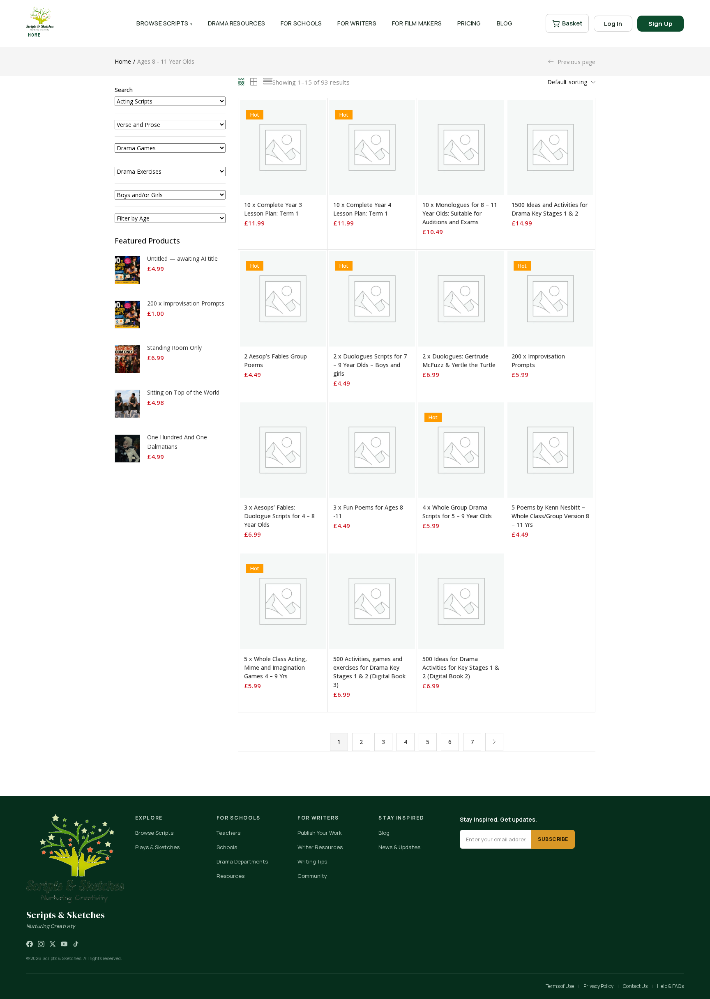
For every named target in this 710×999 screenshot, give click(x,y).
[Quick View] (299, 195)
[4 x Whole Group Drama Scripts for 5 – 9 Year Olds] (461, 449)
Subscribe (553, 839)
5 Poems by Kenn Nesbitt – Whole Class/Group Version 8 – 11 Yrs (550, 515)
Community (312, 876)
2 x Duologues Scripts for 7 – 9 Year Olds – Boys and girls (370, 364)
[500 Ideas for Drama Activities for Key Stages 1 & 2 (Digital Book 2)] (461, 600)
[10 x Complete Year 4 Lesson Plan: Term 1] (372, 147)
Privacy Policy (598, 986)
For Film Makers (417, 23)
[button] (569, 82)
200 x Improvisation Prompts (185, 303)
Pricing (469, 23)
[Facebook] (29, 944)
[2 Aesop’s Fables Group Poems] (283, 298)
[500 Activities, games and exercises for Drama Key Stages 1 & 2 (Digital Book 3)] (372, 600)
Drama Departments (242, 861)
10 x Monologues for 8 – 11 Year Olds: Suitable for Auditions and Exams (459, 213)
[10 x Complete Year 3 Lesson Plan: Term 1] (283, 147)
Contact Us (635, 986)
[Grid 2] (254, 82)
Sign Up (660, 23)
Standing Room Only (174, 347)
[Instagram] (41, 944)
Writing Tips (312, 861)
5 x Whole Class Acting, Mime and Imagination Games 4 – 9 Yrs (275, 667)
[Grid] (241, 82)
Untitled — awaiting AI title (182, 258)
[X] (52, 944)
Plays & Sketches (157, 847)
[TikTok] (75, 944)
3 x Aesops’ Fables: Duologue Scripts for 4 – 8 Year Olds (279, 515)
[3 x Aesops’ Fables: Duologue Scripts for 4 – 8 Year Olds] (283, 449)
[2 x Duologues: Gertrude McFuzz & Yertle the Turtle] (461, 298)
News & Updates (399, 847)
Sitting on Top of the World (183, 392)
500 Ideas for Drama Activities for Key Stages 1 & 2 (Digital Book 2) (460, 667)
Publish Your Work (319, 832)
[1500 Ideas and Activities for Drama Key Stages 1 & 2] (550, 147)
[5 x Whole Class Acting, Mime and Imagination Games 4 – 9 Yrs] (283, 600)
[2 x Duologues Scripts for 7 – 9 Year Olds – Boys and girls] (372, 298)
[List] (267, 82)
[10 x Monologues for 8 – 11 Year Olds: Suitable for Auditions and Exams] (461, 147)
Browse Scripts (162, 23)
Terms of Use (560, 986)
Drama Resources (236, 23)
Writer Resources (320, 847)
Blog (505, 23)
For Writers (356, 23)
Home (123, 61)
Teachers (228, 832)
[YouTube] (64, 944)
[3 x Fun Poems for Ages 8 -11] (372, 449)
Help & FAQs (670, 986)
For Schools (301, 23)
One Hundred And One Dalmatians (177, 441)
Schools (227, 847)
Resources (230, 876)
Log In (613, 23)
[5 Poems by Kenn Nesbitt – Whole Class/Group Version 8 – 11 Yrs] (550, 449)
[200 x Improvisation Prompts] (550, 298)
